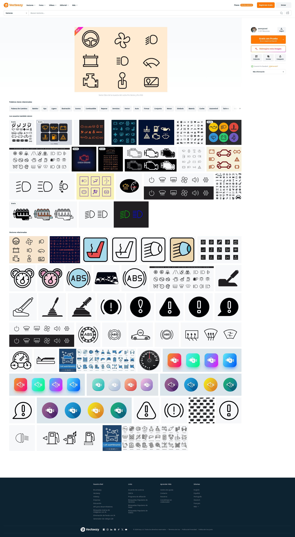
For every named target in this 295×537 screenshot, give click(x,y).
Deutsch (197, 500)
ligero (54, 108)
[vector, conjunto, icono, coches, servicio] (228, 186)
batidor (35, 108)
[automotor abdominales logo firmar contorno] (167, 335)
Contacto (163, 493)
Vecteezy (96, 493)
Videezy (96, 496)
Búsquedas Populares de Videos (138, 512)
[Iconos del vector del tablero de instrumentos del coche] (224, 159)
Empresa (96, 500)
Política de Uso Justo (206, 529)
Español (197, 493)
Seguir (281, 31)
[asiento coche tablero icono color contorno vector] (95, 249)
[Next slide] (238, 108)
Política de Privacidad (189, 529)
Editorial (63, 5)
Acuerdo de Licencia (136, 490)
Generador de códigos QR (103, 519)
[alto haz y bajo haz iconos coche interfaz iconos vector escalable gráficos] (114, 214)
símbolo (180, 108)
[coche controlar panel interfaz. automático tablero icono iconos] (65, 249)
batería (191, 108)
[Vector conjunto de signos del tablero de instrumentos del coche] (156, 132)
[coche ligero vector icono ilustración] (22, 438)
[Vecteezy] (13, 5)
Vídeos (51, 5)
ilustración (66, 108)
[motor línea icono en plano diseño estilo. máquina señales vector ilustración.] (200, 385)
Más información (259, 72)
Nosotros (163, 496)
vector (127, 108)
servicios (116, 108)
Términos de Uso (174, 529)
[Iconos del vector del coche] (92, 132)
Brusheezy (97, 490)
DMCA (130, 493)
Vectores (29, 5)
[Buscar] (281, 13)
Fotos (41, 5)
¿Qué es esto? (273, 66)
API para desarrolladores (103, 507)
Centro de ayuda (166, 490)
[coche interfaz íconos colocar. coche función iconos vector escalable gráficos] (179, 186)
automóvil (213, 108)
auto (137, 108)
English (196, 490)
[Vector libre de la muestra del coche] (28, 249)
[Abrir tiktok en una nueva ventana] (119, 530)
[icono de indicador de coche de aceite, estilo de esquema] (22, 278)
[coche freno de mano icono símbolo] (228, 278)
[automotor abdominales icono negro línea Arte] (140, 335)
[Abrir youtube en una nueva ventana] (126, 530)
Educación (97, 503)
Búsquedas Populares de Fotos (138, 506)
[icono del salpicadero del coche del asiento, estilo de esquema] (124, 249)
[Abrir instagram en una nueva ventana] (107, 530)
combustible (91, 108)
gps (44, 108)
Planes (236, 5)
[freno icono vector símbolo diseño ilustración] (22, 410)
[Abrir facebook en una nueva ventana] (104, 530)
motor (169, 108)
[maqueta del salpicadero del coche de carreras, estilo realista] (149, 360)
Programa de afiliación (137, 496)
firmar (146, 108)
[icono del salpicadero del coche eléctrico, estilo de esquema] (20, 360)
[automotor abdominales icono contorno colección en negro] (114, 335)
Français (197, 503)
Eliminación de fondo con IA (104, 515)
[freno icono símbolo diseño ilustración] (111, 307)
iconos (78, 108)
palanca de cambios (19, 108)
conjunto (158, 108)
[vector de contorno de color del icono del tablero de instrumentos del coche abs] (78, 278)
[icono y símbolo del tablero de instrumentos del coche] (21, 132)
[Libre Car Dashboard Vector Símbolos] (54, 132)
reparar (104, 108)
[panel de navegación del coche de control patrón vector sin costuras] (201, 410)
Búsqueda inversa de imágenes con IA (101, 511)
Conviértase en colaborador (166, 501)
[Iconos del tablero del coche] (124, 132)
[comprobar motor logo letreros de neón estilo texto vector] (84, 159)
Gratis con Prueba (268, 39)
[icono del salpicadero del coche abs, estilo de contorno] (134, 278)
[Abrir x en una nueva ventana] (122, 530)
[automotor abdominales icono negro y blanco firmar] (88, 335)
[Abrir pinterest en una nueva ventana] (115, 530)
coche (201, 108)
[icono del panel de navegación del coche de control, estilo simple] (106, 278)
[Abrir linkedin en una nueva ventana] (111, 530)
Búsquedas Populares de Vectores (138, 501)
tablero (226, 108)
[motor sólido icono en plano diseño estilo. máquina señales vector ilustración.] (122, 385)
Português (198, 496)
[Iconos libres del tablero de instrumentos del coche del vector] (223, 132)
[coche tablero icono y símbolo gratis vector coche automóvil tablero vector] (110, 159)
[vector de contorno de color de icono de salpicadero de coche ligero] (182, 249)
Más (73, 5)
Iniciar (283, 5)
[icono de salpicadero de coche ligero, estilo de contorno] (153, 249)
